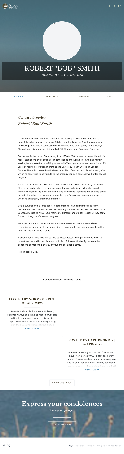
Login (71, 446)
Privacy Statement (103, 446)
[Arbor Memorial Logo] (10, 6)
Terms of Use (91, 446)
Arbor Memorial (80, 446)
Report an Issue (116, 446)
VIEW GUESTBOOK (62, 382)
